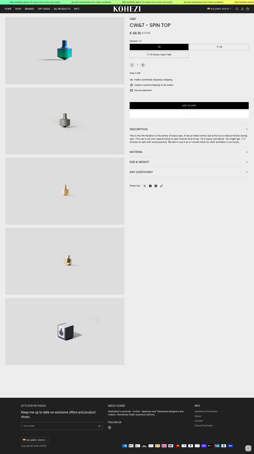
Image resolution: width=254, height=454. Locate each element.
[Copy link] (161, 186)
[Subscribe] (99, 426)
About (198, 416)
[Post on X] (144, 186)
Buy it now (189, 114)
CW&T (133, 18)
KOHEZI (42, 446)
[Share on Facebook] (150, 186)
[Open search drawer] (237, 9)
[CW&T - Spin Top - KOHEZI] (64, 50)
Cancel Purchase (204, 425)
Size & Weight (139, 162)
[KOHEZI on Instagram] (109, 427)
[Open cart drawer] (247, 9)
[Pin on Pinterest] (155, 186)
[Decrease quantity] (132, 65)
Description (139, 129)
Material (136, 152)
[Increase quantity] (142, 65)
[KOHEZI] (127, 9)
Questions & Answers (206, 411)
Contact (199, 420)
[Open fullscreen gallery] (119, 79)
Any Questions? (141, 172)
